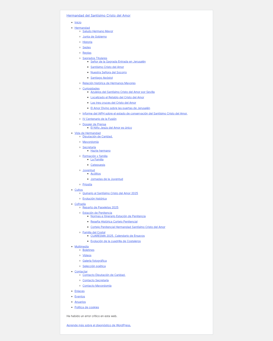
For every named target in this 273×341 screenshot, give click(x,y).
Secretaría (89, 147)
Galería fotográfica (95, 260)
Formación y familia (95, 156)
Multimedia (82, 246)
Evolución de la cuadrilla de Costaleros (116, 241)
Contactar (81, 271)
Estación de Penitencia (97, 212)
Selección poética (94, 266)
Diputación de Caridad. (98, 136)
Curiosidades (91, 88)
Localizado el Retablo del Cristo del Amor (117, 97)
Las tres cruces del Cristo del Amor (113, 102)
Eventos (80, 296)
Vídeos (87, 255)
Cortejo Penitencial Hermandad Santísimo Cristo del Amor (128, 227)
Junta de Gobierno (95, 36)
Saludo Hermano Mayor (98, 31)
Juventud (89, 170)
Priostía (87, 184)
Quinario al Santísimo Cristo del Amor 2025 (110, 193)
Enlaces (80, 291)
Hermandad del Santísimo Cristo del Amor (99, 15)
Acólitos (96, 173)
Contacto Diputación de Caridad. (104, 274)
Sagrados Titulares (95, 58)
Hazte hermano (101, 150)
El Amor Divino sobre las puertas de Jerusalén (120, 108)
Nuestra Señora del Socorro (109, 72)
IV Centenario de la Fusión (100, 118)
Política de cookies (87, 307)
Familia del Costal (94, 232)
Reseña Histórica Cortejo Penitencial (114, 221)
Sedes (87, 47)
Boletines (88, 250)
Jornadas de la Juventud (107, 179)
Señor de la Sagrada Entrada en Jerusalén (118, 61)
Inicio (78, 22)
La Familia (97, 159)
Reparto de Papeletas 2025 (101, 207)
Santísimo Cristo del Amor (107, 67)
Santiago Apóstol (102, 77)
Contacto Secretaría (96, 280)
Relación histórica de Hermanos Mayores (109, 83)
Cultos (79, 189)
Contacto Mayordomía (97, 285)
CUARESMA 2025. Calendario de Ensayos (118, 235)
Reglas (87, 52)
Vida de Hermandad (88, 133)
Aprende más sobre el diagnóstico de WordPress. (99, 325)
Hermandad (82, 27)
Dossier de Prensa (94, 124)
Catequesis (98, 164)
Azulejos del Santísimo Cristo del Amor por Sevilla (123, 91)
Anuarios (80, 301)
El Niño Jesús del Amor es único (111, 127)
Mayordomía (91, 141)
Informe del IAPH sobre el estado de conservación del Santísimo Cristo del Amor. (135, 113)
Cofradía (80, 204)
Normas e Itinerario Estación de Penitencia (118, 216)
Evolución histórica (95, 198)
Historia (87, 42)
